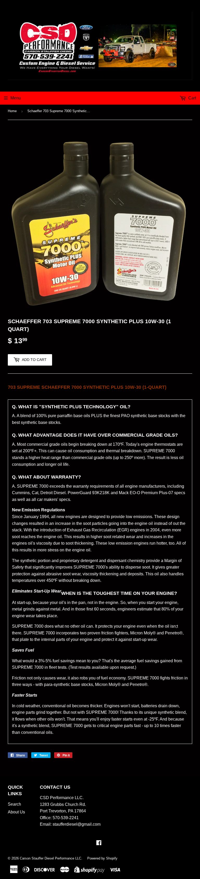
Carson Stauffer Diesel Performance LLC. (51, 858)
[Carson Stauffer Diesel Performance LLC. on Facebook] (99, 843)
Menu (15, 98)
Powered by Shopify (102, 858)
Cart (191, 98)
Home (12, 111)
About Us (16, 812)
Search (14, 804)
